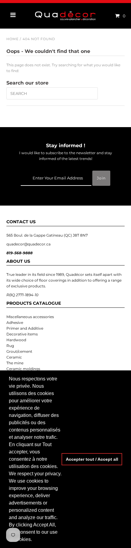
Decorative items (22, 334)
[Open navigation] (13, 16)
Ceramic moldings (23, 368)
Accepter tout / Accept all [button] (92, 459)
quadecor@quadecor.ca (28, 244)
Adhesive (14, 322)
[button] (34, 540)
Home (12, 39)
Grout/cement (19, 351)
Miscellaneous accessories (30, 316)
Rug (10, 345)
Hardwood (16, 340)
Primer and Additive (24, 328)
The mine (14, 363)
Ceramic (14, 357)
